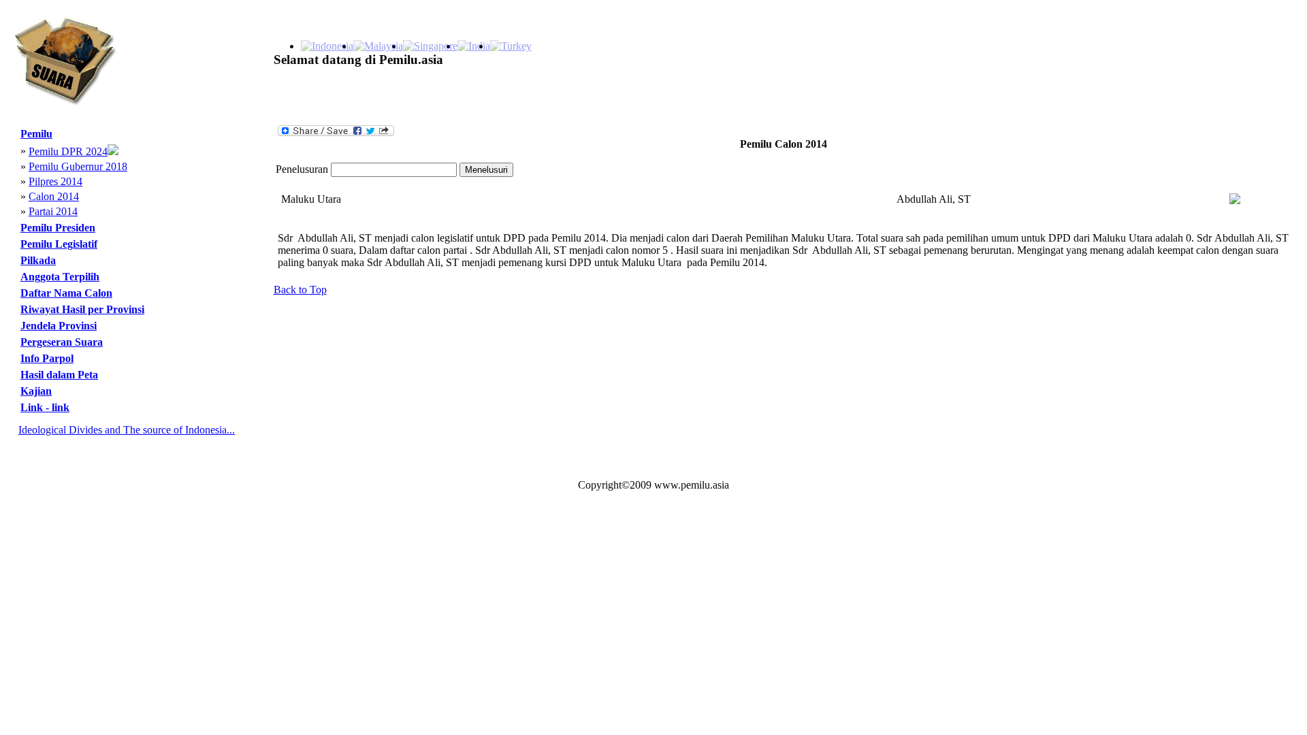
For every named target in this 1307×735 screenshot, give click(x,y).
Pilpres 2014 (55, 181)
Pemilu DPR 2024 (68, 151)
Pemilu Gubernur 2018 (78, 166)
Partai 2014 (53, 211)
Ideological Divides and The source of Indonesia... (126, 430)
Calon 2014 (54, 196)
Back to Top (300, 289)
